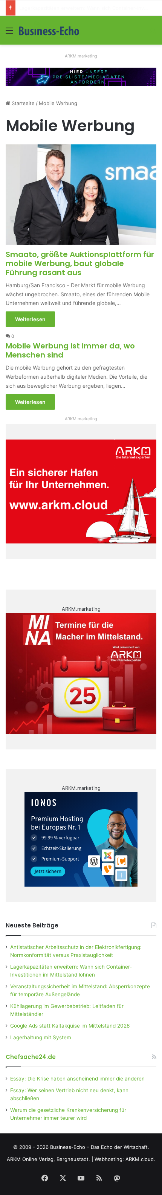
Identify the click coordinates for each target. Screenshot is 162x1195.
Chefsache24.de (31, 1057)
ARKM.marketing (81, 56)
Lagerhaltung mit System (40, 1037)
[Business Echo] (49, 30)
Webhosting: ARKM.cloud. (125, 1159)
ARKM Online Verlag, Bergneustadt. (48, 1159)
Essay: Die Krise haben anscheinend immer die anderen (77, 1079)
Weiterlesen (30, 319)
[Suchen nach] (152, 33)
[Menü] (9, 33)
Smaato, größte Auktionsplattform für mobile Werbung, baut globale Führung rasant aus (80, 263)
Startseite (22, 103)
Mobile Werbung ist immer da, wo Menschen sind (70, 350)
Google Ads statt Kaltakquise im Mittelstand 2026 (70, 1026)
